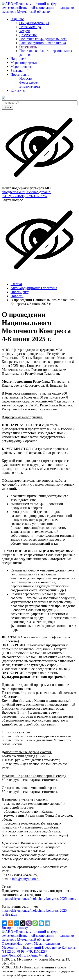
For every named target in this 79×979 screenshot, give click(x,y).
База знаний (20, 70)
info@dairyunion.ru (26, 879)
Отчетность (28, 47)
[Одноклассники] (10, 923)
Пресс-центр (20, 74)
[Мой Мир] (16, 923)
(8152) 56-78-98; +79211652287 (24, 196)
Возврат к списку (15, 927)
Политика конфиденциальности (43, 39)
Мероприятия (21, 66)
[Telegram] (47, 923)
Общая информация (34, 23)
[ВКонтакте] (4, 923)
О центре (17, 19)
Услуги (24, 31)
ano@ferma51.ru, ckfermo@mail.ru (26, 192)
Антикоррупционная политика (42, 43)
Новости (25, 78)
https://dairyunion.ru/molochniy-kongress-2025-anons (39, 898)
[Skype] (41, 923)
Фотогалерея (28, 82)
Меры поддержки (24, 62)
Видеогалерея (29, 86)
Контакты (18, 90)
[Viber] (29, 923)
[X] (22, 923)
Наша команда (30, 27)
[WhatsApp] (35, 923)
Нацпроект (19, 59)
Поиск (7, 107)
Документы (28, 35)
